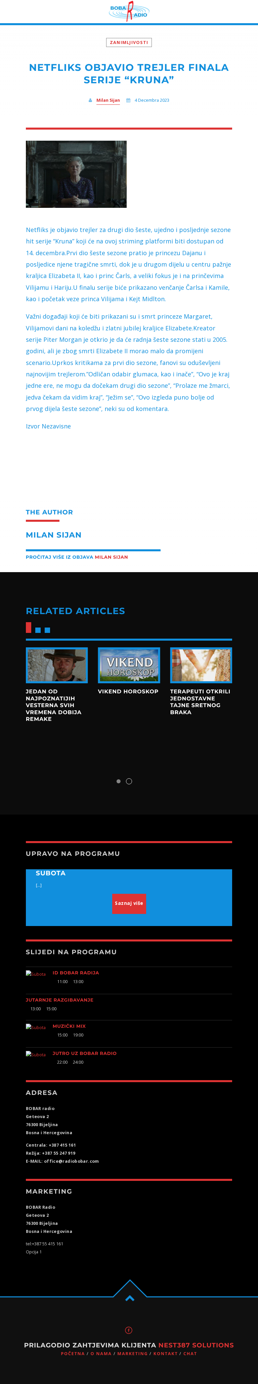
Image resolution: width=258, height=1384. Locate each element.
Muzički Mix (69, 1026)
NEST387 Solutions (196, 1345)
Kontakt (166, 1353)
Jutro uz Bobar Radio (85, 1053)
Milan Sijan (108, 100)
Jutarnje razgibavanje (60, 1000)
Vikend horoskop (128, 692)
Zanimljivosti (129, 42)
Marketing (132, 1353)
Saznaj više (129, 903)
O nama (101, 1353)
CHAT (190, 1353)
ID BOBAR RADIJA (76, 973)
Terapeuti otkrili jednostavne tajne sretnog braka (200, 702)
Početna (73, 1353)
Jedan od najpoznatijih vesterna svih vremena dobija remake (54, 705)
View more (57, 665)
